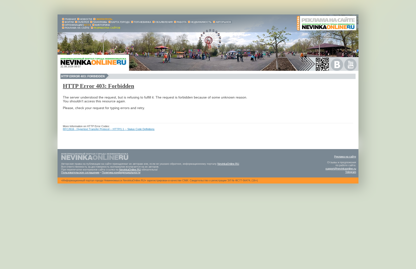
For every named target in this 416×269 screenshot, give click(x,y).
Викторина (102, 25)
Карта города (120, 22)
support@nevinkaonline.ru (340, 168)
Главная (70, 19)
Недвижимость (201, 22)
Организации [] (78, 25)
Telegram (350, 172)
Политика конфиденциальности (121, 172)
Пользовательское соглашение (80, 172)
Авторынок (223, 22)
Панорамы (100, 22)
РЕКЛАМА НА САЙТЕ (77, 27)
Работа (182, 22)
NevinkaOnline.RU (228, 163)
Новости (86, 19)
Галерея (83, 22)
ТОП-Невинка (142, 22)
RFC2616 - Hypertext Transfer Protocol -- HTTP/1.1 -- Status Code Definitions (109, 129)
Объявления (164, 22)
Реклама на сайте (345, 156)
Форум (69, 22)
